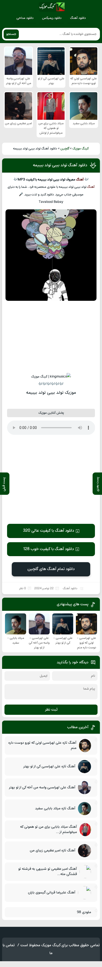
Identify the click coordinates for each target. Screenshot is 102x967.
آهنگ (80, 180)
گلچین (65, 149)
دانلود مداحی (24, 18)
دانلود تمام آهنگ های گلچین (51, 569)
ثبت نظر (51, 709)
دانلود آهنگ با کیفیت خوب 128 (48, 549)
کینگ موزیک (80, 149)
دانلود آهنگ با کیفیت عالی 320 (48, 530)
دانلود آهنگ (78, 18)
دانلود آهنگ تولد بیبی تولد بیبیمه (60, 165)
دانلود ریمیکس (51, 18)
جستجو (11, 34)
